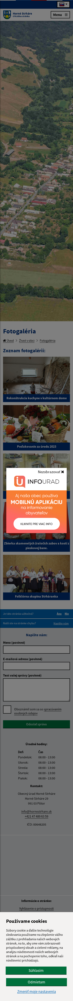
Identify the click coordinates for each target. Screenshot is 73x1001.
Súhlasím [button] (36, 970)
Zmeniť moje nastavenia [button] (36, 992)
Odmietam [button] (36, 982)
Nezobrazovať (49, 471)
